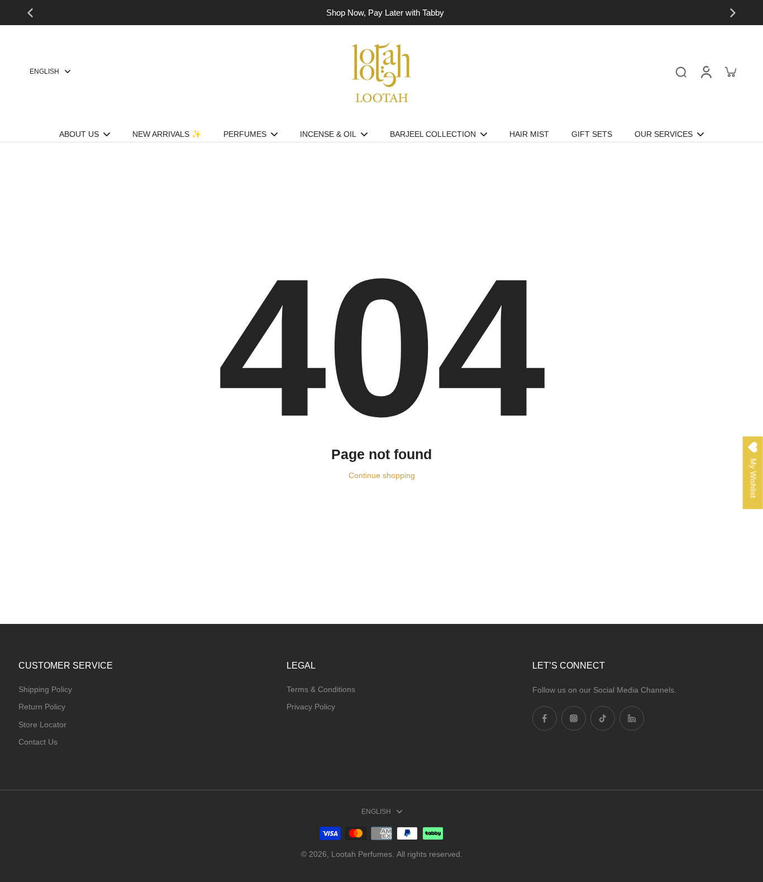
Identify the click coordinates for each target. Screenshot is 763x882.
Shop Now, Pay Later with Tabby (382, 12)
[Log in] (705, 71)
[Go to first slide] (733, 13)
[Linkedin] (631, 718)
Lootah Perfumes (361, 854)
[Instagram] (573, 718)
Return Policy (41, 706)
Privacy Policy (311, 706)
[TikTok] (602, 718)
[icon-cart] (730, 71)
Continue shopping (382, 475)
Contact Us (38, 741)
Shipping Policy (45, 689)
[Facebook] (544, 718)
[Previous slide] (30, 13)
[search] (681, 71)
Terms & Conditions (321, 689)
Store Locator (42, 724)
